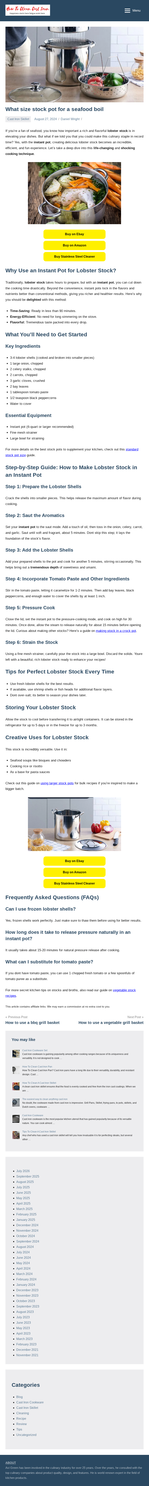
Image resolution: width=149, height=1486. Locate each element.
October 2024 (25, 1236)
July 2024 (23, 1252)
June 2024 (23, 1257)
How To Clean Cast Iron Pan (37, 1066)
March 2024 (24, 1274)
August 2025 (25, 1182)
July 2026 (23, 1171)
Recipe (21, 1418)
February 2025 (26, 1214)
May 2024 (23, 1263)
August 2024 (25, 1246)
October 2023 (25, 1301)
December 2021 (27, 1349)
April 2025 (23, 1203)
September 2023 (27, 1306)
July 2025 (23, 1187)
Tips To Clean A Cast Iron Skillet (39, 1131)
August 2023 (25, 1311)
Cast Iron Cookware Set (34, 1050)
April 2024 (23, 1268)
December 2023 (27, 1290)
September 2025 (27, 1176)
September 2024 (27, 1241)
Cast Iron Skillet (18, 119)
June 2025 (23, 1192)
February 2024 (26, 1279)
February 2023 (26, 1344)
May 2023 (23, 1328)
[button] (74, 234)
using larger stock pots (57, 783)
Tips (19, 1429)
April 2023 (23, 1333)
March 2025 (24, 1209)
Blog (19, 1397)
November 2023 (27, 1295)
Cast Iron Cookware (32, 1115)
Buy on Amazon (74, 245)
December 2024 (27, 1225)
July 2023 (23, 1317)
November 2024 (27, 1230)
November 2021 (27, 1355)
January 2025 (25, 1219)
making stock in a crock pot (116, 631)
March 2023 (24, 1339)
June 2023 (23, 1322)
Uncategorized (26, 1434)
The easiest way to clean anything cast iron (45, 1099)
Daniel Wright (70, 119)
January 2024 (25, 1284)
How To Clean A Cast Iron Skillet (39, 1083)
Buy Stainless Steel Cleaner (74, 256)
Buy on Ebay (74, 234)
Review (21, 1424)
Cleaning (22, 1413)
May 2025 (23, 1198)
